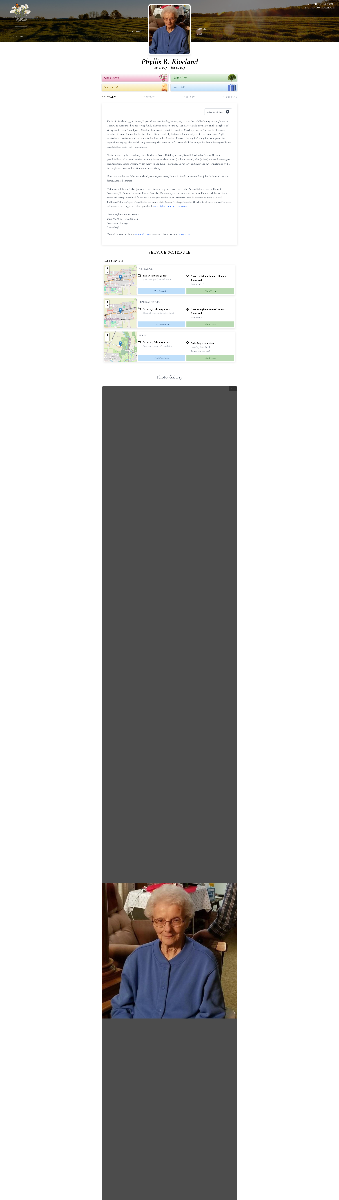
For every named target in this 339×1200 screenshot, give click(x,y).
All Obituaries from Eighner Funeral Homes (320, 6)
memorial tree (141, 234)
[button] (120, 277)
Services (149, 97)
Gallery (189, 97)
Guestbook (230, 97)
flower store (184, 234)
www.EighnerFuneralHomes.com (170, 206)
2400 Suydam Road (200, 347)
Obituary (109, 97)
